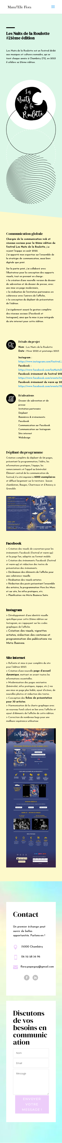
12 (47, 527)
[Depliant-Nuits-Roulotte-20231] (31, 530)
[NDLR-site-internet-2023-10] (31, 867)
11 (44, 527)
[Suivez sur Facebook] (26, 977)
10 (41, 527)
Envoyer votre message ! (32, 1104)
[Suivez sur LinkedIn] (35, 977)
